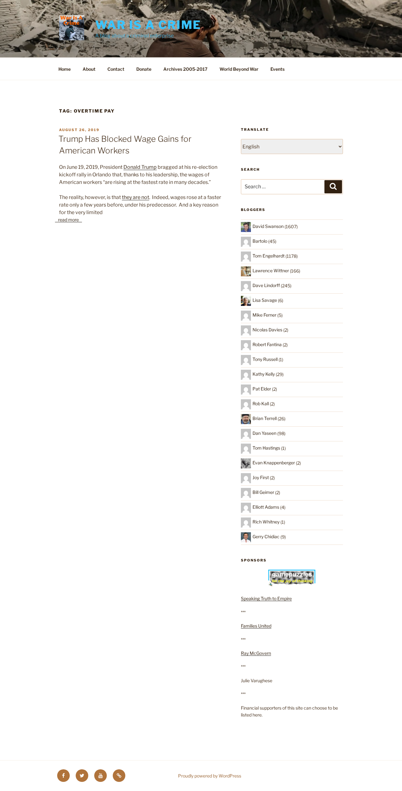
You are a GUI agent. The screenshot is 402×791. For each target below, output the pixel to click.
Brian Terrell (265, 418)
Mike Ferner (264, 315)
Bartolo (260, 241)
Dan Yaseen (264, 433)
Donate (143, 69)
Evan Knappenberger (274, 462)
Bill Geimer (263, 492)
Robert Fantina (267, 344)
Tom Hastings (266, 448)
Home (64, 69)
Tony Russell (265, 359)
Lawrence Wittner (271, 270)
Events (277, 69)
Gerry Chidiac (266, 536)
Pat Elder (262, 388)
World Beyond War (239, 69)
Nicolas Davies (267, 329)
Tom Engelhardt (269, 255)
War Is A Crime (148, 25)
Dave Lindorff (266, 285)
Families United (256, 625)
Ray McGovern (256, 653)
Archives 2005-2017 (185, 69)
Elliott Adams (266, 507)
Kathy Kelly (264, 374)
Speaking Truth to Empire (266, 598)
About (89, 69)
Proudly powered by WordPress (209, 775)
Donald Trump (140, 167)
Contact (115, 69)
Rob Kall (261, 403)
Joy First (261, 477)
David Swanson (268, 226)
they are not (135, 197)
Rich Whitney (266, 521)
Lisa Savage (265, 300)
